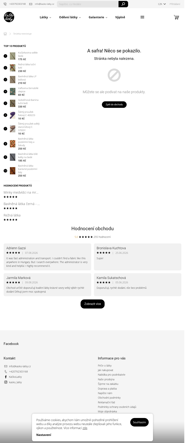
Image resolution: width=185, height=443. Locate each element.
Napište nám (105, 393)
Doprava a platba (107, 388)
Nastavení (43, 435)
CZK (160, 4)
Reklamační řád (106, 402)
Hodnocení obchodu (92, 228)
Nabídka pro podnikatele (111, 374)
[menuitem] (45, 17)
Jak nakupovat (105, 370)
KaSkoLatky (15, 376)
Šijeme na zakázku (108, 384)
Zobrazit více (92, 304)
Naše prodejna (106, 379)
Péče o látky (104, 365)
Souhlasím (139, 422)
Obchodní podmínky (109, 397)
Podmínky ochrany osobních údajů (117, 407)
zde (85, 428)
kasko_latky (15, 382)
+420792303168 (18, 371)
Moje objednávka (107, 411)
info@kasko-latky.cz (20, 366)
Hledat (123, 4)
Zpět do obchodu (114, 104)
